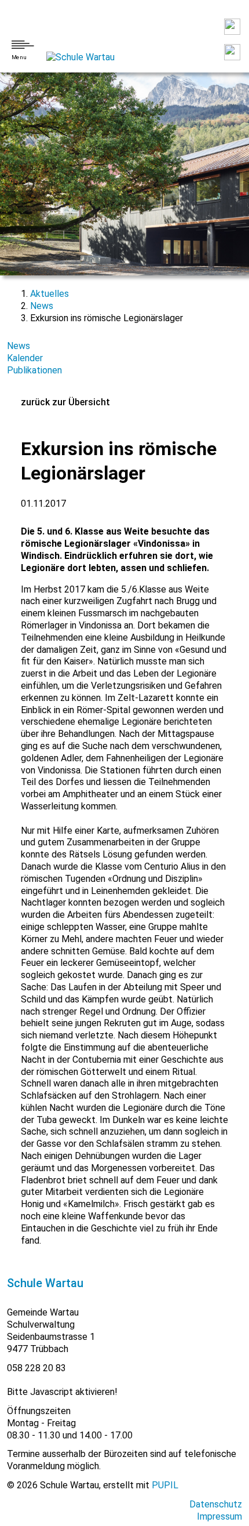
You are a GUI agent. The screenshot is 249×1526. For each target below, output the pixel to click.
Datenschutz (215, 1504)
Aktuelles (49, 293)
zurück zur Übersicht (65, 402)
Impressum (219, 1516)
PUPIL (165, 1485)
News (41, 305)
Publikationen (34, 370)
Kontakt (232, 27)
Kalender (25, 358)
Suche (232, 52)
